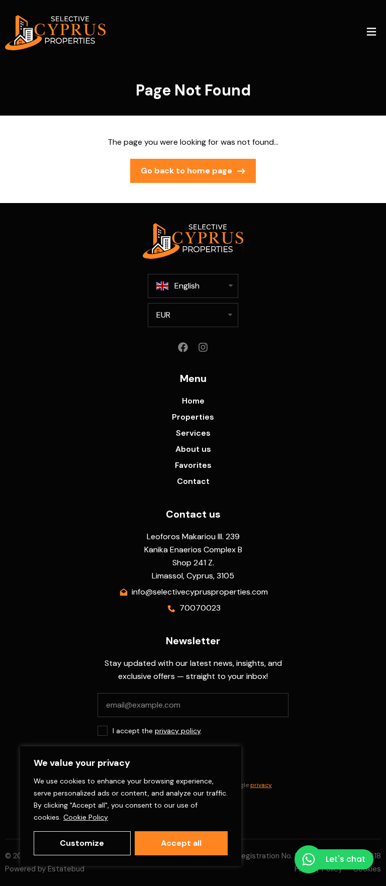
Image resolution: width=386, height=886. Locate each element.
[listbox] (193, 315)
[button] (371, 33)
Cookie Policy (85, 817)
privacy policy (178, 730)
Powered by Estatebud (44, 869)
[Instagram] (203, 347)
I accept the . (157, 730)
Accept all (181, 843)
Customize (82, 843)
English (187, 285)
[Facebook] (183, 347)
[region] (130, 806)
